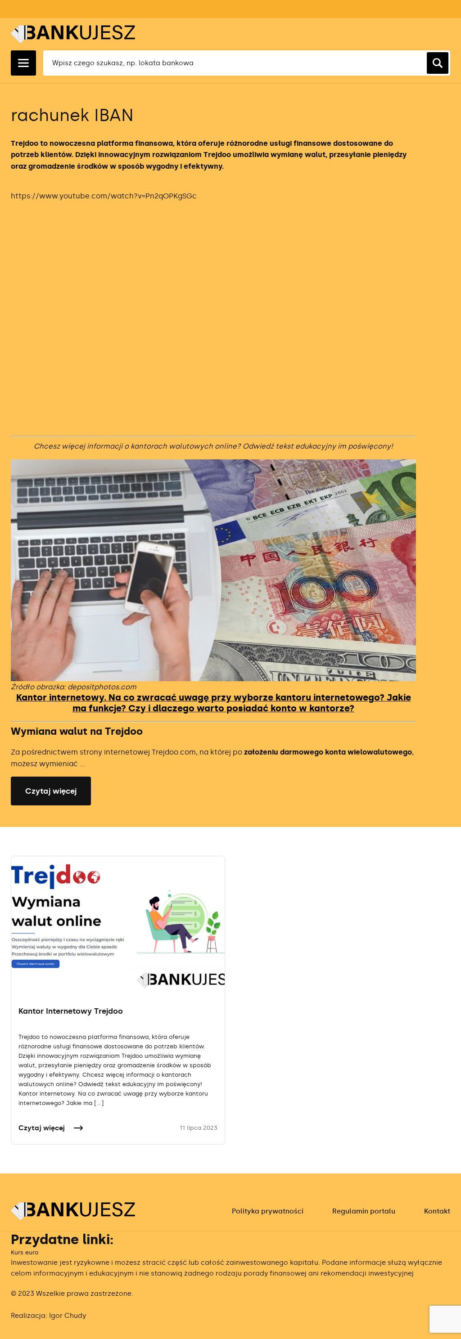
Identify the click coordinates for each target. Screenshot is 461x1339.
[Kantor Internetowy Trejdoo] (118, 922)
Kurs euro (24, 1252)
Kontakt (437, 1211)
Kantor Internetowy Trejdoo (70, 1010)
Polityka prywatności (267, 1211)
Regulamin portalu (363, 1211)
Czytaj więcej (51, 790)
